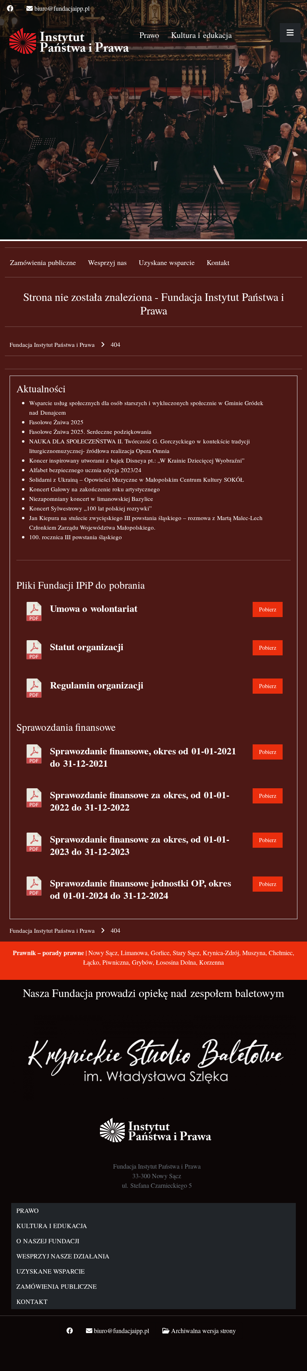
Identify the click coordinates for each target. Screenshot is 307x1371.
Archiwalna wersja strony (203, 1330)
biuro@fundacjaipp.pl (62, 8)
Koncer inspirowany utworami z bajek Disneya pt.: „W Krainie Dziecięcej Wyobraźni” (137, 460)
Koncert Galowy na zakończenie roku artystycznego (94, 489)
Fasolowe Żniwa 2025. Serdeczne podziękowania (90, 431)
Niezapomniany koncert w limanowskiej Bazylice (91, 499)
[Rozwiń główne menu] (290, 32)
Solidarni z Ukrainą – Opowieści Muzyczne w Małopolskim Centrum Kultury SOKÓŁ (136, 479)
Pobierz (267, 609)
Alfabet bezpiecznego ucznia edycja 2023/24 (85, 470)
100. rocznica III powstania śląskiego (75, 537)
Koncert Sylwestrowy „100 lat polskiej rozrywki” (90, 508)
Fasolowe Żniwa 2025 (56, 422)
